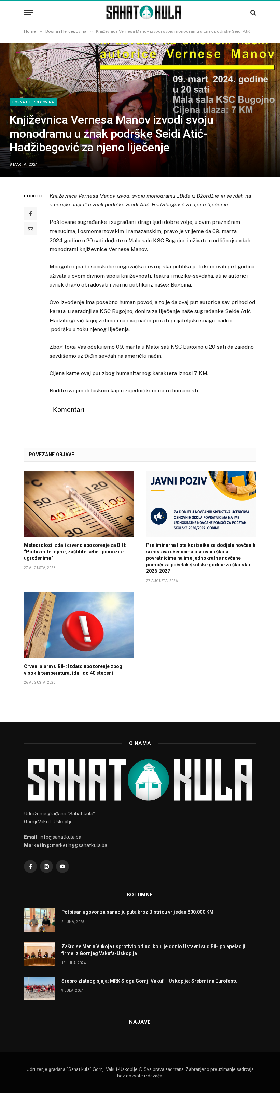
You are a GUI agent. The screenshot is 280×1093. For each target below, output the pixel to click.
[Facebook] (30, 213)
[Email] (30, 228)
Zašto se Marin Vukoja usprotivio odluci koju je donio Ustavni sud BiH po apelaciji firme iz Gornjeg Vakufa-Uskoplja (153, 950)
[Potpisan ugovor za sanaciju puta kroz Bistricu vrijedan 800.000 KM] (39, 920)
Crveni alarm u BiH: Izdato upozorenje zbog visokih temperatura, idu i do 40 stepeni (73, 670)
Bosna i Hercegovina (33, 102)
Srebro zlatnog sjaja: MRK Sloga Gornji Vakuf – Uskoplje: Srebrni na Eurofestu (149, 981)
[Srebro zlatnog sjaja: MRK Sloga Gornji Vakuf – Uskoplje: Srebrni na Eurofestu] (39, 988)
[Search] (252, 12)
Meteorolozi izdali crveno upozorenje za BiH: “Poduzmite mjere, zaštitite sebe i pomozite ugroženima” (75, 551)
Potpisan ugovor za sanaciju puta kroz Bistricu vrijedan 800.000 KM (137, 912)
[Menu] (28, 12)
